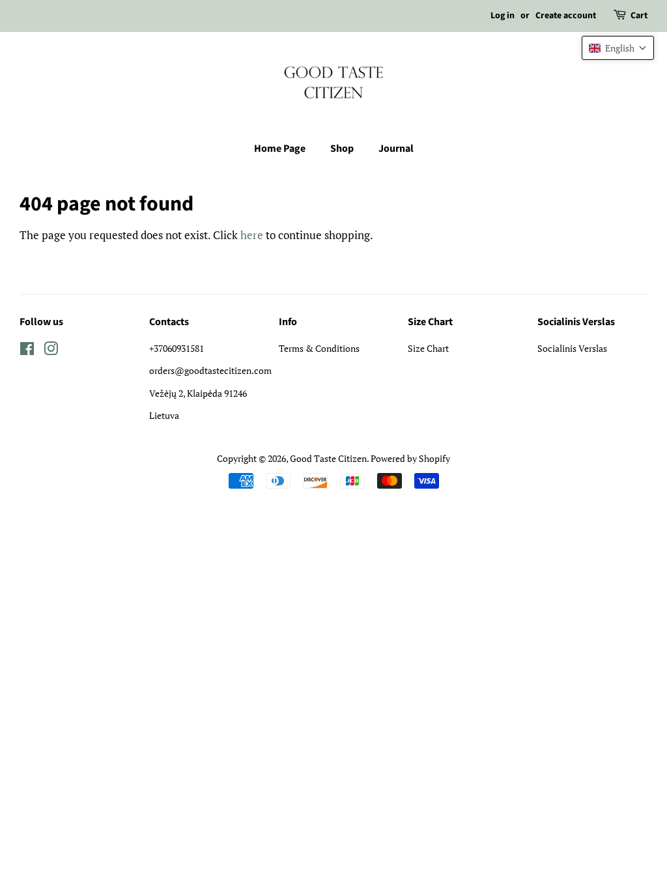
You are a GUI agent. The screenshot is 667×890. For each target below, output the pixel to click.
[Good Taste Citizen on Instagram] (51, 351)
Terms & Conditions (319, 348)
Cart (639, 15)
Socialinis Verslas (572, 348)
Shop (342, 148)
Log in (502, 15)
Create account (565, 15)
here (251, 234)
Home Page (279, 148)
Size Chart (428, 348)
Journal (396, 148)
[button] (617, 47)
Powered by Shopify (410, 458)
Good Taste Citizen (328, 458)
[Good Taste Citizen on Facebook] (27, 351)
